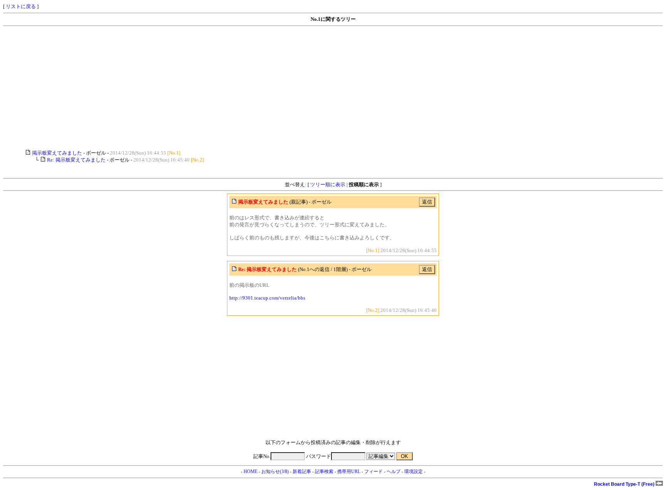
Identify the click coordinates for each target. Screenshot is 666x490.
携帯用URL (348, 471)
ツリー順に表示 (327, 184)
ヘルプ (393, 471)
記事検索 (324, 471)
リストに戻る (21, 6)
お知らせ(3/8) (275, 471)
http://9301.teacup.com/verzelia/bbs (267, 298)
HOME (250, 471)
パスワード (318, 456)
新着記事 (302, 471)
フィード (373, 471)
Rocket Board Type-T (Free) (625, 484)
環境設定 (413, 471)
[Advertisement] (234, 88)
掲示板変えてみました (57, 153)
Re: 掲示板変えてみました (76, 160)
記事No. (262, 456)
